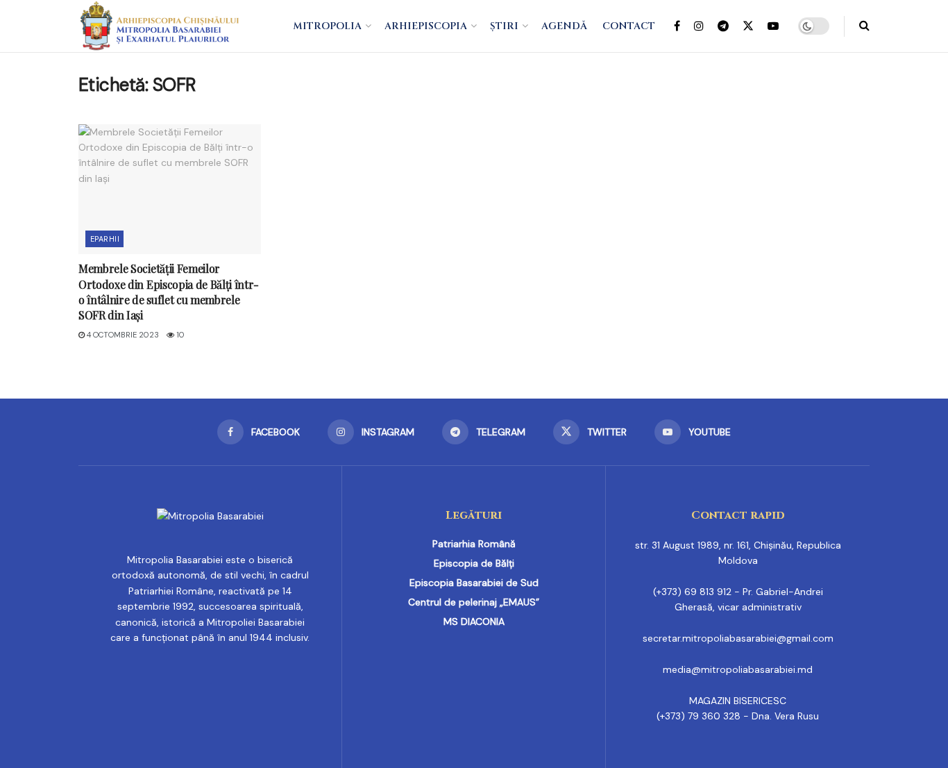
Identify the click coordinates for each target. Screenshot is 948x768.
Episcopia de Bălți (474, 563)
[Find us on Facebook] (677, 26)
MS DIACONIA (474, 621)
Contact (628, 26)
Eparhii (104, 239)
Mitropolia (327, 26)
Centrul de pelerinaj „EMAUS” (473, 602)
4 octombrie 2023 (122, 335)
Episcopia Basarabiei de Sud (474, 582)
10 (179, 335)
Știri (504, 26)
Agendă (564, 26)
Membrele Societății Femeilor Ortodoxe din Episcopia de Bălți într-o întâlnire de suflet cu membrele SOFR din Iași (168, 291)
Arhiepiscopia (425, 26)
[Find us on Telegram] (723, 26)
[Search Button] (864, 26)
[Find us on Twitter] (748, 26)
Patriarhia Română (474, 543)
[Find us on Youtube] (773, 26)
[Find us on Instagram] (699, 26)
